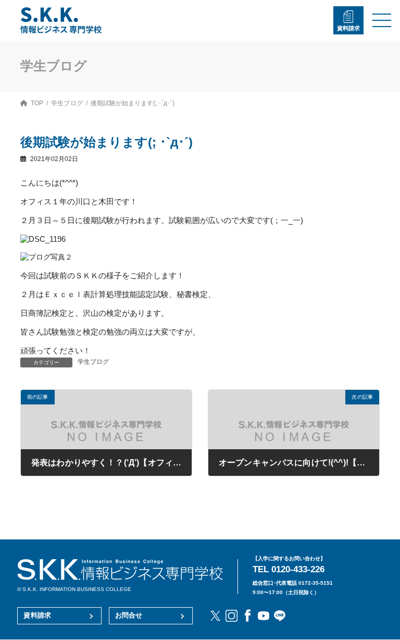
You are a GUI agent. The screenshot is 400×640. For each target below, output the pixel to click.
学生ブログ (93, 361)
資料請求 (348, 28)
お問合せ (129, 615)
